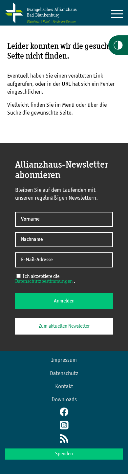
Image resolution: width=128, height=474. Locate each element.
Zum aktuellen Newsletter (64, 326)
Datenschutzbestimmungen (44, 281)
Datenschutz (64, 373)
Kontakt (64, 387)
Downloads (64, 400)
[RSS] (64, 439)
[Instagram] (64, 426)
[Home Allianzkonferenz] (40, 22)
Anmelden (64, 301)
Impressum (64, 360)
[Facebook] (64, 413)
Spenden (64, 454)
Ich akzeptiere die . (45, 279)
